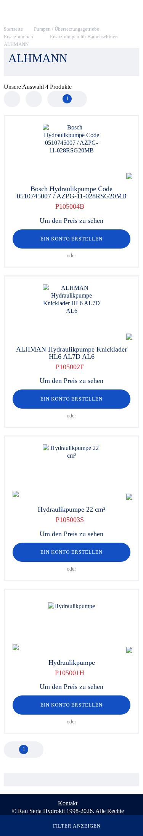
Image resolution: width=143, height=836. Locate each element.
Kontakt (67, 803)
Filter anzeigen (77, 826)
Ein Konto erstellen (71, 239)
